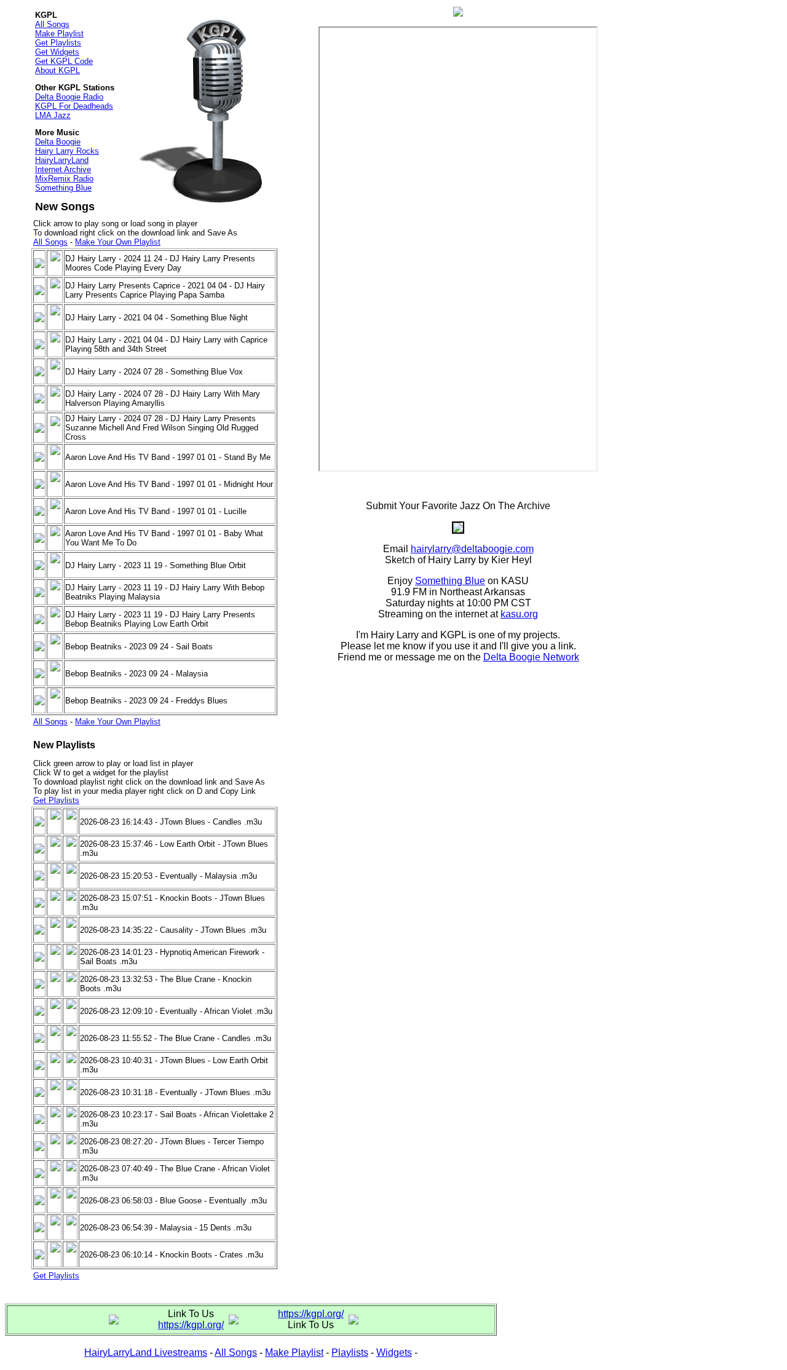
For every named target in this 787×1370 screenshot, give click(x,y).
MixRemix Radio (64, 178)
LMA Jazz (53, 115)
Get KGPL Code (64, 61)
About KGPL (57, 70)
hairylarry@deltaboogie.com (472, 549)
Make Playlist (59, 33)
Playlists (349, 1352)
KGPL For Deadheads (74, 106)
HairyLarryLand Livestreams (145, 1352)
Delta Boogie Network (531, 657)
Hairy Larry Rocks (67, 151)
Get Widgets (57, 52)
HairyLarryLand (62, 160)
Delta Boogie (58, 141)
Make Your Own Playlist (117, 242)
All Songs (52, 24)
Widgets (394, 1352)
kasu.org (519, 614)
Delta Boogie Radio (69, 96)
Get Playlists (58, 42)
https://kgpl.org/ (191, 1325)
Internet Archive (63, 169)
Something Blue (63, 187)
